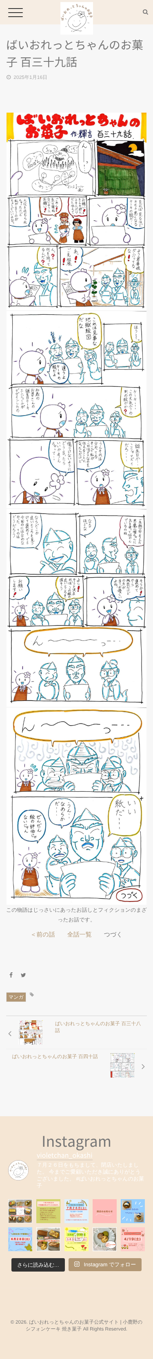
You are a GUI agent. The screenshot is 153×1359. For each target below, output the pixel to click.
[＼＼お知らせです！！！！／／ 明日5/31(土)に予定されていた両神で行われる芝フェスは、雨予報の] (48, 1239)
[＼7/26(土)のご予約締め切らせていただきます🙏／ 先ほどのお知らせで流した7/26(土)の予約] (48, 1211)
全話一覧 (79, 934)
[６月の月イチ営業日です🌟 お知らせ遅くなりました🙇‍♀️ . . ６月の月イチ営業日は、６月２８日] (20, 1239)
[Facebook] (11, 975)
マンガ (16, 997)
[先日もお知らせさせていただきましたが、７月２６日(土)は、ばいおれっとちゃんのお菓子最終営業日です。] (76, 1211)
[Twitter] (24, 975)
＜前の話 (42, 934)
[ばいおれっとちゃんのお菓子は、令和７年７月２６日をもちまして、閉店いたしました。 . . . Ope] (20, 1211)
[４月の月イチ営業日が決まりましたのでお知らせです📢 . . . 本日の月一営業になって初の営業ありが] (133, 1239)
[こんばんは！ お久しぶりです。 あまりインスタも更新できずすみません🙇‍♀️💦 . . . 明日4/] (105, 1239)
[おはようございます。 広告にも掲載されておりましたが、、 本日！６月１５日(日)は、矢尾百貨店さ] (133, 1211)
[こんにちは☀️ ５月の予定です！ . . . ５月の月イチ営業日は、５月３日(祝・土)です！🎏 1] (76, 1239)
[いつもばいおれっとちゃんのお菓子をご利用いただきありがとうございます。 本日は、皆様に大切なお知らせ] (105, 1211)
